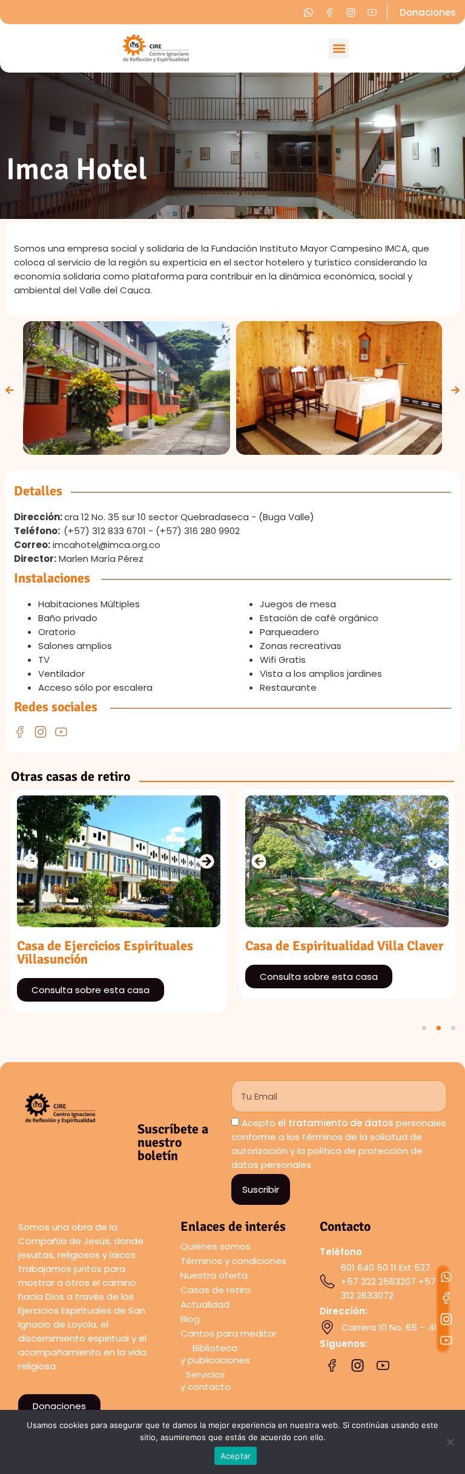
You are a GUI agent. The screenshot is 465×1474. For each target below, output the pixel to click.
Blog (190, 1319)
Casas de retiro (215, 1289)
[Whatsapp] (446, 1277)
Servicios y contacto (205, 1380)
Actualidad (204, 1304)
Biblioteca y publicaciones (215, 1354)
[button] (339, 49)
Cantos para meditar (228, 1333)
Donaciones (428, 12)
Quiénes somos (215, 1246)
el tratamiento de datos (336, 1123)
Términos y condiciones (233, 1260)
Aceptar (235, 1456)
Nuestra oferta (214, 1275)
